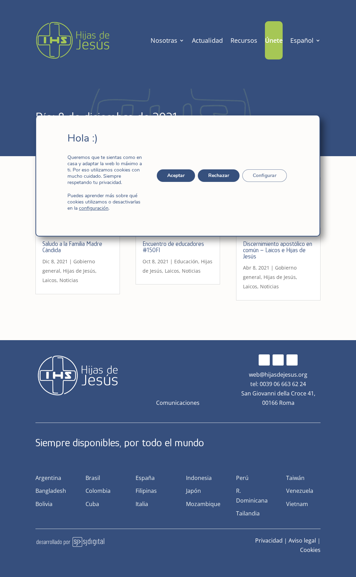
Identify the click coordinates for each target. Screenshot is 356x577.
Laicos (49, 280)
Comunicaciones (178, 403)
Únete (274, 40)
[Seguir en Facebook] (264, 360)
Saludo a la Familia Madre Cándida (72, 247)
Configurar (265, 175)
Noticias (68, 280)
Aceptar (176, 175)
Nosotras (164, 40)
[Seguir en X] (278, 360)
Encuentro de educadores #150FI (173, 247)
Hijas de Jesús (79, 270)
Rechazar (219, 175)
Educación (186, 261)
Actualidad (207, 40)
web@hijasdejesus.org (278, 374)
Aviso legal (302, 540)
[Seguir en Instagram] (292, 360)
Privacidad (269, 540)
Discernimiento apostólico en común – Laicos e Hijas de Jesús (277, 250)
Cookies (310, 550)
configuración (93, 208)
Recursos (243, 40)
